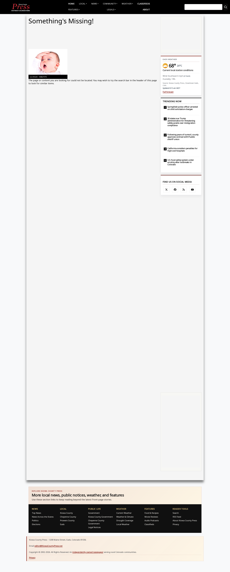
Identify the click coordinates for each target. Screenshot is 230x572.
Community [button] (109, 3)
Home (71, 3)
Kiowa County (66, 513)
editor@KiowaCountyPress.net (48, 545)
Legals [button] (110, 9)
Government (94, 513)
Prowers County (67, 520)
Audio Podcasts (151, 520)
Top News (36, 513)
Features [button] (73, 9)
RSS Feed (177, 516)
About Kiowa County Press (185, 520)
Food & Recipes (151, 513)
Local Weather (122, 524)
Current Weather (124, 513)
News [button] (94, 3)
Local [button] (82, 3)
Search (176, 513)
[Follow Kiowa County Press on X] (167, 190)
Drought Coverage (124, 520)
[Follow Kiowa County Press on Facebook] (175, 190)
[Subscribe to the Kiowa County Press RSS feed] (184, 190)
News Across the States (43, 516)
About (146, 9)
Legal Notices (94, 527)
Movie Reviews (151, 516)
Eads (62, 524)
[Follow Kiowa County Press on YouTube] (192, 190)
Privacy (176, 524)
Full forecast (168, 92)
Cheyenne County (68, 516)
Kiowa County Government (100, 516)
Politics (35, 520)
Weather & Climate (124, 516)
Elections (36, 524)
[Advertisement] (181, 293)
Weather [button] (127, 3)
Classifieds (143, 3)
